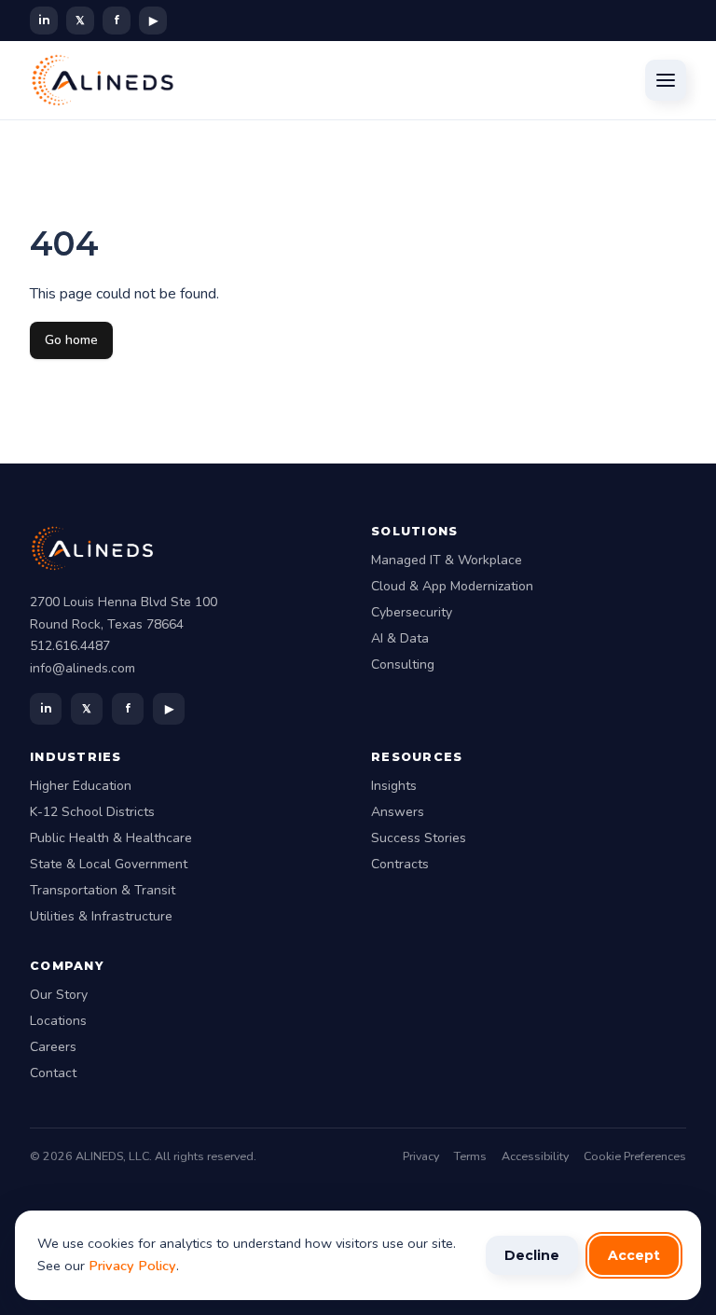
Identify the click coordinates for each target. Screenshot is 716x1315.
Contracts (400, 864)
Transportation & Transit (102, 890)
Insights (394, 786)
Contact (53, 1073)
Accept (634, 1255)
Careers (53, 1047)
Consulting (402, 664)
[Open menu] (665, 80)
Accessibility (535, 1156)
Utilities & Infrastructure (101, 916)
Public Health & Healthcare (111, 838)
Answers (397, 812)
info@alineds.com (82, 668)
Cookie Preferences (635, 1156)
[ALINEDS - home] (102, 80)
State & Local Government (108, 864)
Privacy (421, 1156)
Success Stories (418, 838)
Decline (531, 1255)
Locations (58, 1021)
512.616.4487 (70, 646)
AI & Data (400, 638)
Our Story (59, 995)
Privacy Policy (132, 1265)
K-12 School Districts (92, 812)
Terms (470, 1156)
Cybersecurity (411, 612)
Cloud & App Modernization (452, 586)
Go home (71, 340)
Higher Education (80, 786)
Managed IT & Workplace (446, 560)
